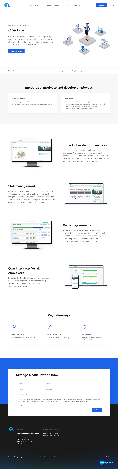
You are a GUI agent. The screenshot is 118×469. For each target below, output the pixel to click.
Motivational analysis (15, 71)
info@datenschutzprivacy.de (78, 401)
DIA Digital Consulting (51, 433)
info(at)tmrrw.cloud (24, 444)
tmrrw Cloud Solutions (51, 436)
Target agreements (48, 71)
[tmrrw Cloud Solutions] (13, 5)
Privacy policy (37, 399)
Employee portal (63, 71)
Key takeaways (77, 71)
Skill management (32, 71)
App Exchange (16, 51)
